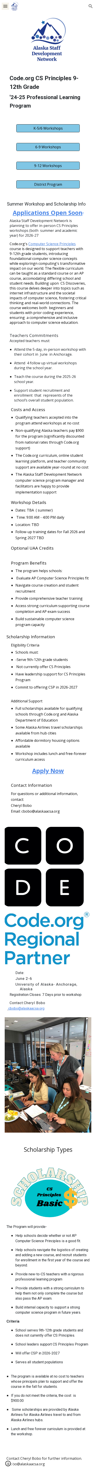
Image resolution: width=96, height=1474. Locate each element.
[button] (5, 6)
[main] (48, 93)
